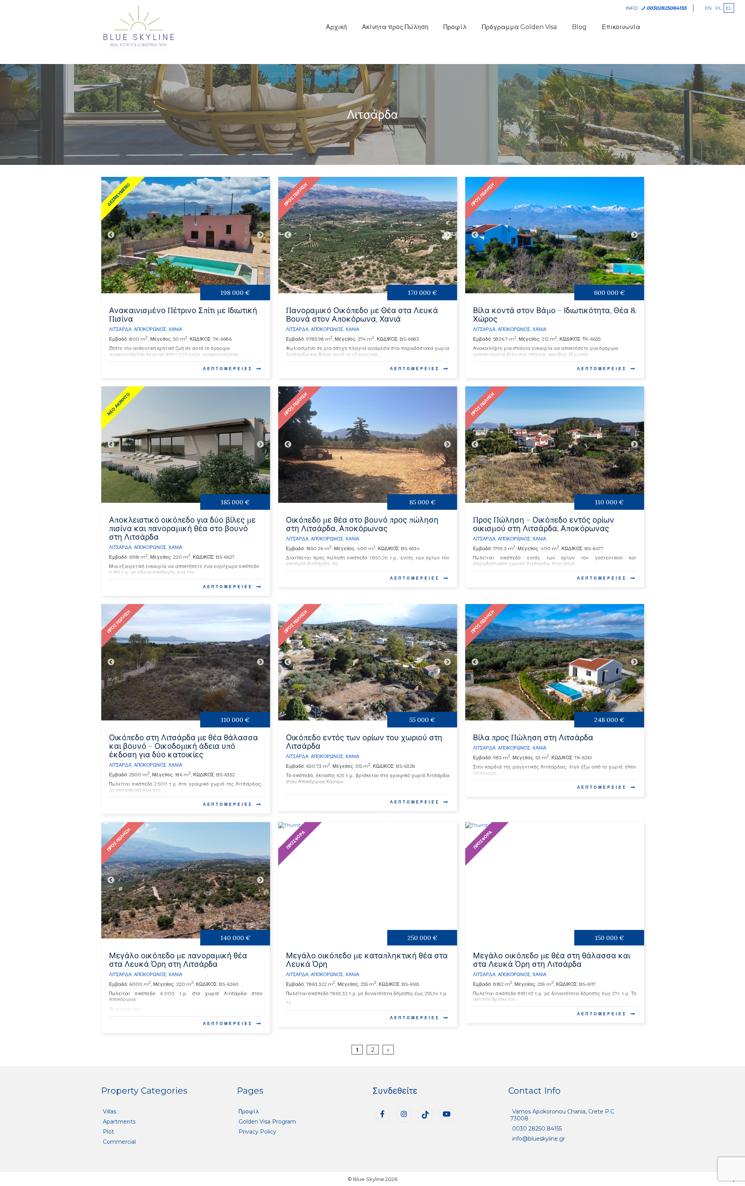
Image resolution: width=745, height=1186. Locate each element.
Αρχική (336, 27)
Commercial (119, 1141)
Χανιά (175, 329)
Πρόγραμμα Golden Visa (519, 27)
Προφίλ (455, 27)
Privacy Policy (257, 1131)
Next (260, 235)
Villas (109, 1111)
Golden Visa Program (267, 1121)
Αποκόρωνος (150, 329)
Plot (108, 1131)
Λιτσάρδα (120, 329)
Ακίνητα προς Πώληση (395, 27)
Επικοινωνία (621, 27)
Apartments (119, 1121)
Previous (111, 235)
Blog (579, 27)
